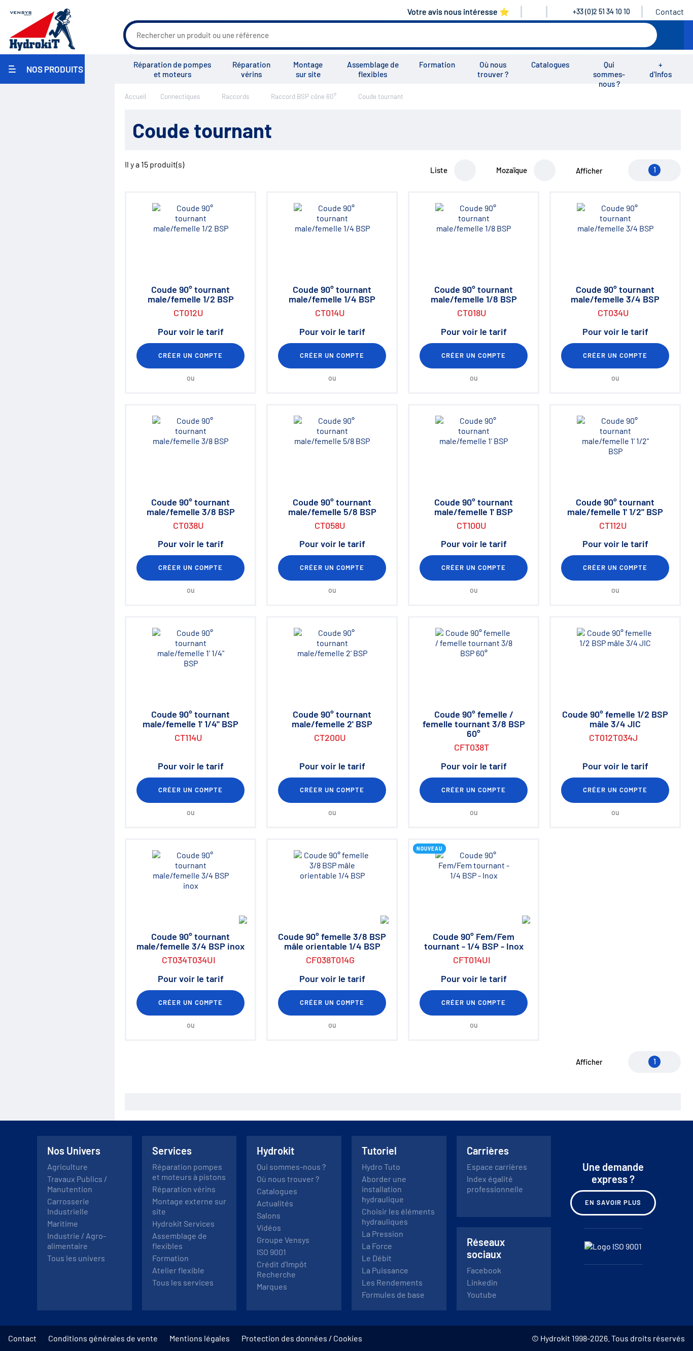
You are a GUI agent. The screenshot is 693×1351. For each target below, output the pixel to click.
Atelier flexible (178, 1270)
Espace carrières (497, 1166)
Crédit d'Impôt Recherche (282, 1269)
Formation (437, 64)
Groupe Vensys (283, 1239)
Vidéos (269, 1227)
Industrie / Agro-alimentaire (76, 1241)
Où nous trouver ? (492, 69)
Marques (272, 1286)
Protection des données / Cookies (301, 1338)
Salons (269, 1215)
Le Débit (377, 1258)
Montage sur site (308, 69)
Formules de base (393, 1294)
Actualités (275, 1203)
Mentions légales (199, 1338)
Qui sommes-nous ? (609, 74)
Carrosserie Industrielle (68, 1206)
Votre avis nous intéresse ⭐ (458, 11)
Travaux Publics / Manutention (77, 1184)
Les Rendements (392, 1282)
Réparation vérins (251, 69)
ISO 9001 (271, 1252)
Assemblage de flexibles (373, 69)
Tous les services (183, 1282)
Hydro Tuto (381, 1166)
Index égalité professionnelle (495, 1184)
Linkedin (482, 1282)
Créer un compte (190, 355)
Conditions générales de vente (103, 1338)
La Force (377, 1246)
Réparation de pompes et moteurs (172, 69)
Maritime (62, 1223)
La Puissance (385, 1270)
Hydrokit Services (183, 1223)
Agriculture (67, 1166)
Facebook (484, 1270)
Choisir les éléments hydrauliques (398, 1216)
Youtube (482, 1294)
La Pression (382, 1233)
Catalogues (550, 64)
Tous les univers (76, 1258)
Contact (669, 11)
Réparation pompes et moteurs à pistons (189, 1171)
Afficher (589, 170)
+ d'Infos (660, 69)
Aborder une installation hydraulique (384, 1189)
